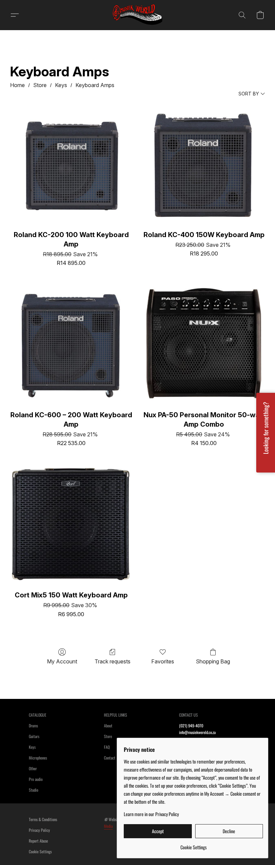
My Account (62, 661)
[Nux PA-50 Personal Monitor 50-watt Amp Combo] (204, 345)
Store (40, 85)
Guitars (34, 736)
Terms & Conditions (43, 819)
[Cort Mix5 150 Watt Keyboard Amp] (71, 525)
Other (33, 768)
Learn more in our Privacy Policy (151, 814)
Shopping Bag (213, 661)
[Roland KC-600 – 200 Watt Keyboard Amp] (71, 345)
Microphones (38, 758)
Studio (33, 790)
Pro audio (36, 779)
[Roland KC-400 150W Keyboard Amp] (204, 164)
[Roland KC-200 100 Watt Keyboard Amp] (71, 164)
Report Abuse (38, 841)
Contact (109, 758)
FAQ (107, 747)
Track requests (112, 661)
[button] (137, 15)
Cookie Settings (40, 851)
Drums (33, 725)
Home (17, 85)
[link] (193, 844)
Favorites (162, 661)
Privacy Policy (39, 830)
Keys (61, 85)
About (108, 725)
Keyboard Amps (94, 85)
